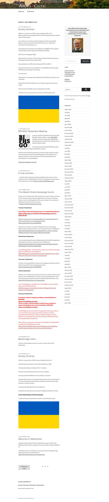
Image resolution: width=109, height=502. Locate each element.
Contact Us (21, 11)
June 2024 (67, 187)
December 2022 (69, 240)
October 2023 (68, 210)
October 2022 (68, 246)
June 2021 (67, 294)
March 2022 (68, 267)
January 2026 (68, 130)
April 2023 (67, 228)
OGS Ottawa (68, 81)
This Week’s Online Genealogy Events (36, 192)
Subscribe (86, 61)
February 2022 (68, 270)
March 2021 (68, 303)
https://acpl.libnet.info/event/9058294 (29, 267)
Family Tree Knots (69, 70)
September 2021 (69, 285)
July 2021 (67, 291)
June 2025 (67, 151)
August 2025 (68, 145)
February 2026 (68, 127)
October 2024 (68, 175)
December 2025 (69, 133)
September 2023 (69, 213)
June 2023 (67, 222)
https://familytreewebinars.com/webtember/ (31, 280)
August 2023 (68, 216)
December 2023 (69, 204)
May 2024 (67, 190)
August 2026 (68, 109)
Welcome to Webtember (30, 439)
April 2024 (67, 192)
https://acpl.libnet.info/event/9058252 (29, 223)
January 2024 (68, 201)
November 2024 (69, 172)
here (89, 95)
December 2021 (69, 276)
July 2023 (67, 219)
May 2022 (67, 261)
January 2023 (68, 237)
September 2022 (69, 249)
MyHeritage (32, 485)
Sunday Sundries (26, 29)
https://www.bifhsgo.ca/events (27, 162)
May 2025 (67, 154)
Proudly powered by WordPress (26, 498)
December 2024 (69, 169)
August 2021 (68, 288)
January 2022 (68, 273)
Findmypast (26, 485)
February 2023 (68, 234)
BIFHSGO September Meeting (32, 131)
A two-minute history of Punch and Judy (30, 394)
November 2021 (69, 279)
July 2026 (67, 112)
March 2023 (68, 231)
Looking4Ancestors (70, 74)
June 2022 (67, 258)
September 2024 (69, 178)
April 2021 (67, 300)
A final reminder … (27, 173)
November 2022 (69, 243)
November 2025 (69, 136)
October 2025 (68, 139)
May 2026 (67, 118)
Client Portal (30, 11)
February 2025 (68, 163)
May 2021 (67, 297)
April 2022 (67, 264)
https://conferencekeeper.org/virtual (30, 204)
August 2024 (68, 181)
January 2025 (68, 166)
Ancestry (20, 485)
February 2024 (68, 198)
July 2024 (67, 184)
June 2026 (67, 115)
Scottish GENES (69, 76)
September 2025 (69, 142)
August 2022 (68, 252)
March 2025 (68, 160)
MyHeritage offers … (28, 339)
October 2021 (68, 282)
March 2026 (68, 124)
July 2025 (67, 148)
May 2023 (67, 225)
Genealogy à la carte (70, 72)
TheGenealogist (40, 485)
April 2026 (67, 121)
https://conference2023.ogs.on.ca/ (44, 181)
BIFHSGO (54, 137)
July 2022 (67, 255)
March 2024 (68, 196)
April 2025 (67, 157)
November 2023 (69, 207)
